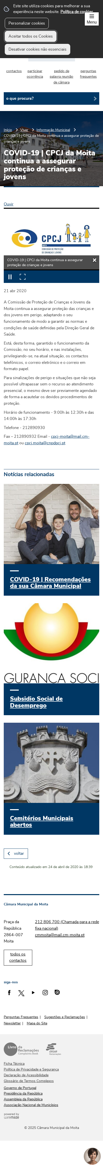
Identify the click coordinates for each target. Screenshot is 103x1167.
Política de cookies (76, 12)
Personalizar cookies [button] (26, 23)
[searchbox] (51, 98)
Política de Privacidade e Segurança (31, 1069)
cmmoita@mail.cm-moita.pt (59, 935)
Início (8, 130)
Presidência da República (23, 1093)
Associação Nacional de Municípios (31, 1105)
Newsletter (12, 1023)
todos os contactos (17, 957)
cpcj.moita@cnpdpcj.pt (45, 443)
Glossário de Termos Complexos (29, 1081)
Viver (24, 130)
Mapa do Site (37, 1023)
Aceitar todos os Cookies (30, 36)
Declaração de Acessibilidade (26, 1075)
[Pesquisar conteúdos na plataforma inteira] (93, 98)
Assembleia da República (23, 1099)
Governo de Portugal (20, 1088)
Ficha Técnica (14, 1064)
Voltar (19, 854)
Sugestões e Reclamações (64, 1017)
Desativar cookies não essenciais (37, 49)
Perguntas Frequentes (21, 1017)
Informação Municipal (53, 130)
